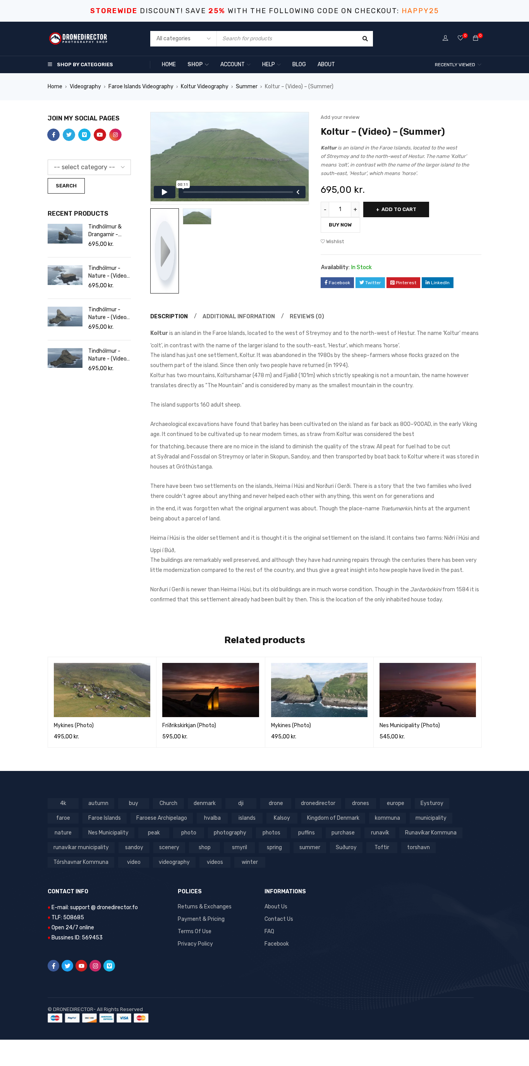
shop (205, 847)
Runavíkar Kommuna (431, 832)
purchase (343, 832)
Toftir (381, 847)
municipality (431, 818)
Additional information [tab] (239, 316)
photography (230, 832)
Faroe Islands (104, 818)
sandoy (134, 847)
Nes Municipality (108, 832)
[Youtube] (81, 966)
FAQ (269, 931)
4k (63, 803)
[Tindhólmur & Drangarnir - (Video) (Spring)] (65, 234)
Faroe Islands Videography (140, 86)
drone (276, 803)
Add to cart (398, 209)
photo (188, 832)
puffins (306, 832)
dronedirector (318, 803)
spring (274, 847)
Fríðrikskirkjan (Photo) (189, 725)
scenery (169, 847)
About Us (275, 906)
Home (55, 86)
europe (395, 803)
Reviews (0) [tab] (307, 316)
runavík (380, 832)
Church (168, 803)
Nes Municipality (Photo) (410, 725)
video (134, 862)
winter (250, 862)
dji (241, 803)
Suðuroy (346, 847)
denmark (205, 803)
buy (133, 803)
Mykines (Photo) (74, 725)
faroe (63, 818)
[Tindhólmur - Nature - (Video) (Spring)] (65, 275)
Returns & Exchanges (205, 906)
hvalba (212, 818)
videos (215, 862)
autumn (98, 803)
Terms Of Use (194, 931)
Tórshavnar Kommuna (80, 862)
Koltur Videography (204, 86)
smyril (239, 847)
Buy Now (340, 225)
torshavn (418, 847)
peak (154, 832)
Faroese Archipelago (161, 818)
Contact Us (278, 919)
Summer (247, 86)
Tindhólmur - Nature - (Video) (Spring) (108, 272)
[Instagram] (95, 966)
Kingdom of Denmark (333, 818)
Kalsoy (282, 818)
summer (309, 847)
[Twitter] (67, 966)
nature (63, 832)
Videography (85, 86)
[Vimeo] (109, 966)
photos (271, 832)
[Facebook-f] (53, 966)
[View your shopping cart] (475, 38)
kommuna (387, 818)
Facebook (276, 944)
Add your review (340, 117)
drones (360, 803)
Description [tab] (169, 316)
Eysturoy (432, 803)
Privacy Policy (195, 944)
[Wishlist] (460, 38)
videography (174, 862)
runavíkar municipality (81, 847)
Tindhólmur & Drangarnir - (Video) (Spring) (107, 231)
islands (247, 818)
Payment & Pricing (201, 919)
